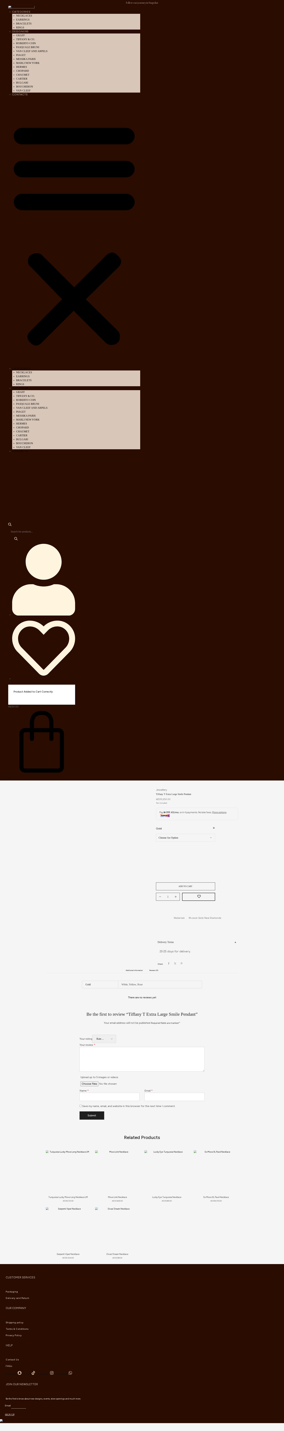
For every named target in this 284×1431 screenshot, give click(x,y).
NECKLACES (24, 15)
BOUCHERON (24, 86)
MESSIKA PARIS (26, 59)
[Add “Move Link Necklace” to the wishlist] (134, 1157)
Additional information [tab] (134, 970)
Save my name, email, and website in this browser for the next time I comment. (128, 1106)
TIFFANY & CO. (25, 39)
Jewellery (161, 789)
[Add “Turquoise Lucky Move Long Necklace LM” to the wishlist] (85, 1157)
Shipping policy (15, 1322)
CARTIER (21, 78)
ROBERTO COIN (26, 43)
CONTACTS (20, 94)
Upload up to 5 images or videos (99, 1077)
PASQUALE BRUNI (27, 47)
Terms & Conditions (17, 1329)
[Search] (16, 540)
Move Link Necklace (117, 1197)
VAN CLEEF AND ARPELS (31, 51)
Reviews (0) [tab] (153, 970)
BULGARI (22, 82)
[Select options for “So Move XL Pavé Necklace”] (232, 1165)
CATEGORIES (21, 11)
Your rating (86, 1038)
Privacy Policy (14, 1335)
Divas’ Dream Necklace (117, 1254)
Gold (159, 828)
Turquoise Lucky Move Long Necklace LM (68, 1197)
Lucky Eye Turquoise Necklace (166, 1197)
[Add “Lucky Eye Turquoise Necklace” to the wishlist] (183, 1157)
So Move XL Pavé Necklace (216, 1197)
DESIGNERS (20, 31)
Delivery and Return (17, 1298)
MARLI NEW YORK (28, 63)
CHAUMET (22, 74)
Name (84, 1090)
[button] (74, 233)
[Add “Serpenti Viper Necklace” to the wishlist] (85, 1214)
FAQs (9, 1366)
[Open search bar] (10, 525)
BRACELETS (24, 23)
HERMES (21, 66)
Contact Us (12, 1359)
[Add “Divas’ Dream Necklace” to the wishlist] (134, 1214)
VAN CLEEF (23, 90)
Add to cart (185, 886)
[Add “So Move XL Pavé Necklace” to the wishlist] (233, 1157)
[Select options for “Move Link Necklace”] (133, 1165)
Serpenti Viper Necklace (68, 1254)
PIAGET (21, 55)
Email (148, 1090)
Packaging (12, 1291)
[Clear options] (214, 828)
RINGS (20, 27)
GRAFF (20, 35)
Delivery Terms (166, 942)
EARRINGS (23, 19)
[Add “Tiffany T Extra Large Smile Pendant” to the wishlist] (198, 897)
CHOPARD (22, 70)
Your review (87, 1044)
